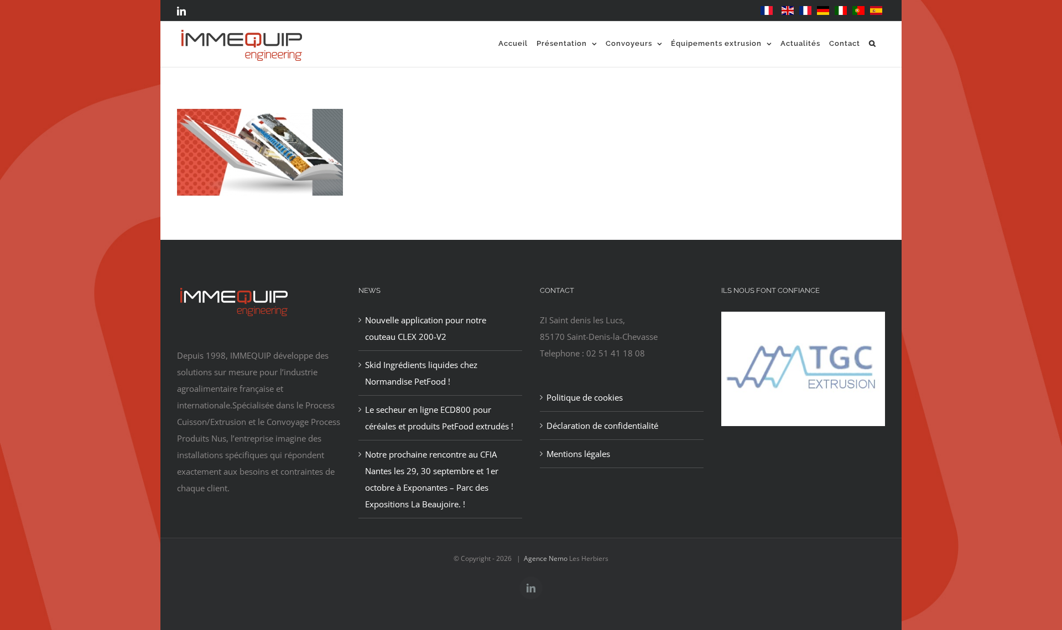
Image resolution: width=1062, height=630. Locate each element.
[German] (823, 10)
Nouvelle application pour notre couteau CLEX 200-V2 (425, 328)
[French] (766, 10)
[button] (872, 43)
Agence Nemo (546, 558)
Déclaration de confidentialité (602, 425)
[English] (787, 10)
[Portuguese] (858, 10)
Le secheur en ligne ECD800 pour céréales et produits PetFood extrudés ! (439, 418)
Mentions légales (578, 453)
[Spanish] (876, 10)
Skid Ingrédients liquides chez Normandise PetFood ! (421, 373)
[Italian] (841, 10)
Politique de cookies (584, 397)
